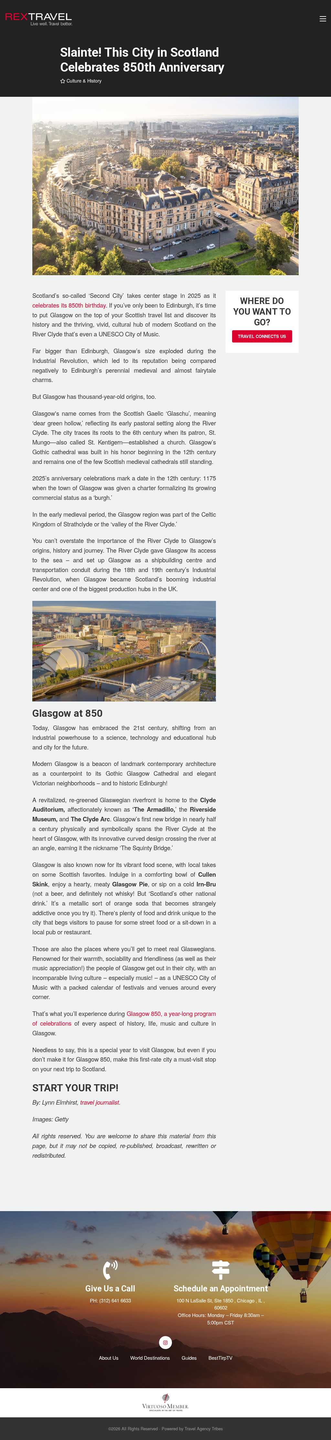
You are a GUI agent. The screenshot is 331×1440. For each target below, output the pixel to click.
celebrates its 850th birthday (68, 305)
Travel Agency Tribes (204, 1428)
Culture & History (83, 80)
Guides (189, 1357)
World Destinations (150, 1357)
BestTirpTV (220, 1357)
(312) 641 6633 (115, 1300)
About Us (109, 1357)
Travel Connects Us (262, 336)
